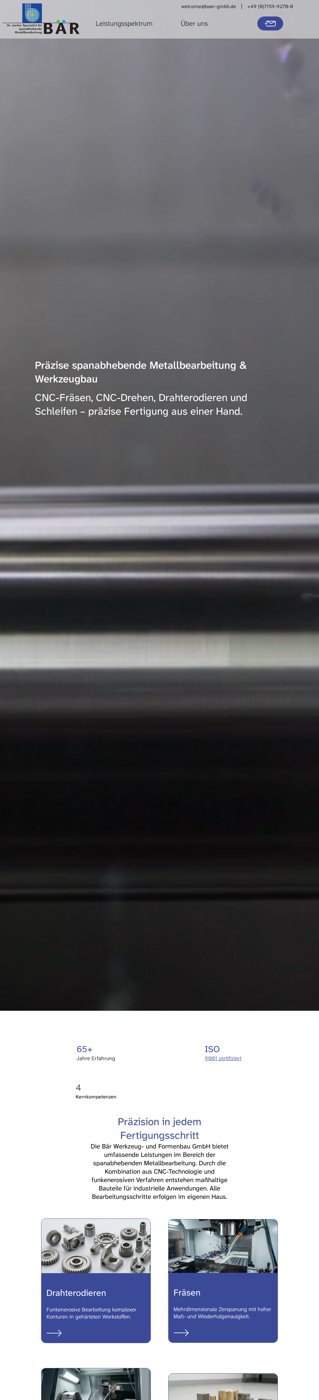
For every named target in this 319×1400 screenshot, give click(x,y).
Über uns (194, 23)
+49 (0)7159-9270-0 (270, 6)
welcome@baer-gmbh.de (208, 6)
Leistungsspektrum (124, 23)
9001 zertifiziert (223, 1058)
